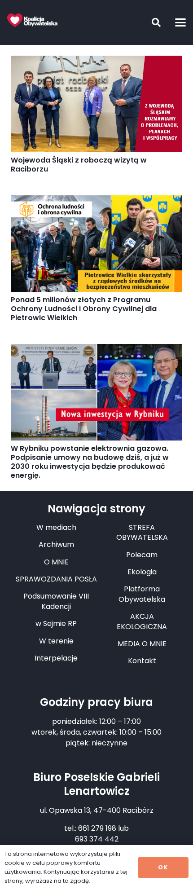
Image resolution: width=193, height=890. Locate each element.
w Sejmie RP (56, 623)
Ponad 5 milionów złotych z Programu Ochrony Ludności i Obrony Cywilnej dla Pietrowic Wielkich (84, 309)
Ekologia (142, 572)
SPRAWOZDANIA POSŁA (56, 579)
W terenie (56, 641)
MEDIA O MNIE (142, 644)
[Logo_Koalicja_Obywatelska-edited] (32, 20)
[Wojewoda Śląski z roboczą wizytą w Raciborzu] (96, 104)
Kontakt (142, 661)
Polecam (142, 555)
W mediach (56, 527)
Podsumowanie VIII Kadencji (56, 601)
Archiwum (56, 544)
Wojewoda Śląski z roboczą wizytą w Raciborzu (79, 164)
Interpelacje (56, 658)
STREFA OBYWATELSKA (142, 532)
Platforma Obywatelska (141, 594)
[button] (149, 22)
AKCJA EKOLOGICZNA (142, 621)
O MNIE (56, 562)
